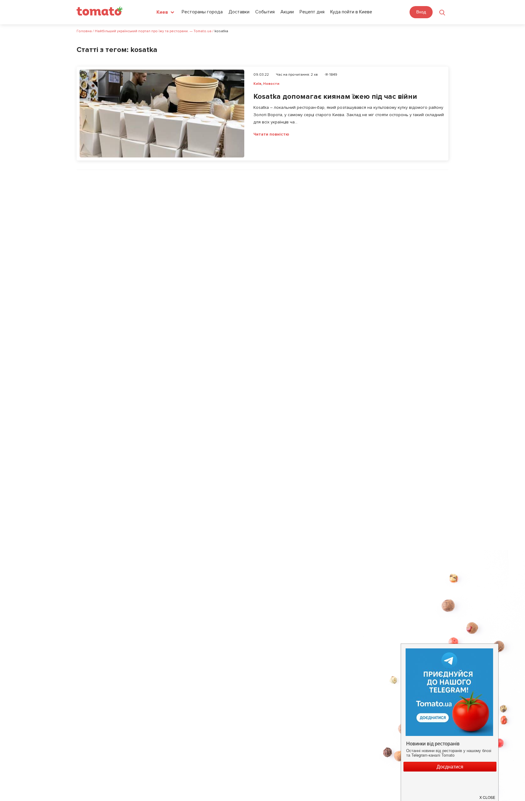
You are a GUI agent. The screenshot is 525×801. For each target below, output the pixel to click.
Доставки (238, 11)
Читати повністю (271, 134)
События (265, 11)
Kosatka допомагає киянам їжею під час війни (335, 96)
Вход (421, 11)
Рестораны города (202, 11)
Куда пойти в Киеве (351, 11)
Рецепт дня (312, 11)
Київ (257, 83)
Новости (271, 83)
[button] (487, 795)
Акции (287, 11)
